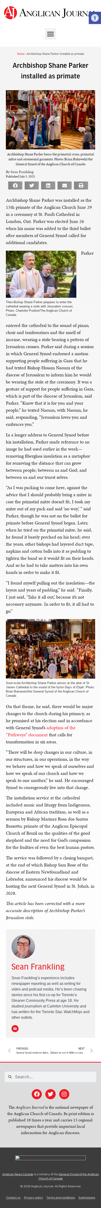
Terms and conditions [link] (61, 1197)
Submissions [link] (86, 1197)
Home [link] (20, 53)
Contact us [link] (13, 1197)
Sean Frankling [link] (38, 967)
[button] (50, 34)
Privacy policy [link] (33, 1197)
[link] (95, 18)
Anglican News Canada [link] (17, 1174)
